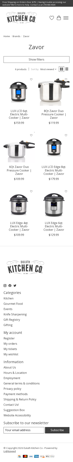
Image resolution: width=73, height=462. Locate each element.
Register (9, 338)
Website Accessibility (17, 415)
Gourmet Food (13, 304)
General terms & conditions (22, 383)
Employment (12, 378)
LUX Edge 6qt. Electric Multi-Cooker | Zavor (54, 226)
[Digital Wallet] (50, 456)
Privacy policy (12, 389)
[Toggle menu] (65, 17)
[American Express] (36, 456)
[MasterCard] (25, 456)
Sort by (35, 69)
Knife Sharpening (15, 314)
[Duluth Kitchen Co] (21, 18)
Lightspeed (10, 451)
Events (8, 309)
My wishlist (11, 354)
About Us (10, 367)
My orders (10, 344)
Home (7, 36)
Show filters (36, 59)
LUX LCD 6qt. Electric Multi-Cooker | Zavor (19, 114)
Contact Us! (11, 405)
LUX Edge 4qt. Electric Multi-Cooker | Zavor (19, 226)
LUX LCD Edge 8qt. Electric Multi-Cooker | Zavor (54, 170)
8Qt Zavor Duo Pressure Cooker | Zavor (53, 114)
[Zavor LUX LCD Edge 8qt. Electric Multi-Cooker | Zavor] (53, 147)
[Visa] (31, 456)
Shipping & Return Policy (20, 399)
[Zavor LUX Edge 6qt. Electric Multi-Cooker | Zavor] (53, 203)
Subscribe (57, 430)
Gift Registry (12, 320)
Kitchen (8, 298)
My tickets (10, 349)
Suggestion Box (14, 410)
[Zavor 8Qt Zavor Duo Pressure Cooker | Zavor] (53, 91)
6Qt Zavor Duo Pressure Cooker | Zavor (19, 170)
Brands (16, 36)
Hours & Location (15, 373)
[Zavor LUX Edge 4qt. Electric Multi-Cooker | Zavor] (19, 203)
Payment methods (16, 394)
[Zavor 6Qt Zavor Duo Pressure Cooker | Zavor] (19, 147)
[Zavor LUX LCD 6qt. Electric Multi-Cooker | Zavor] (19, 91)
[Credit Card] (19, 456)
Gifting (8, 325)
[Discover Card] (42, 456)
